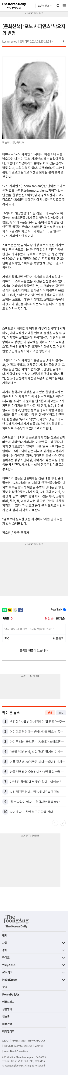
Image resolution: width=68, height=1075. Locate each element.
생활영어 (7, 1009)
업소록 (6, 1016)
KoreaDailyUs (10, 994)
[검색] (58, 5)
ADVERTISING (19, 1040)
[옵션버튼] (63, 41)
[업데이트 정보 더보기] (37, 41)
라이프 (6, 957)
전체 (50, 712)
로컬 (61, 712)
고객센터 (38, 1046)
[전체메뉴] (64, 5)
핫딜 (4, 987)
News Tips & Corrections (16, 1051)
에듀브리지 (8, 1001)
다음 (63, 823)
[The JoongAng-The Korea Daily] (16, 921)
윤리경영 (28, 1046)
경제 (4, 950)
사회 (4, 942)
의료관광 (7, 1024)
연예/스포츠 (8, 965)
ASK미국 (7, 972)
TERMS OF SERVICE (13, 1046)
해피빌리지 (8, 1031)
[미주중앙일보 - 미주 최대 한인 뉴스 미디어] (14, 6)
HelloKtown (10, 979)
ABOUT (5, 1040)
